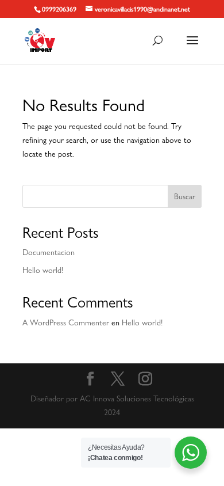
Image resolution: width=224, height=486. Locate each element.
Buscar (184, 196)
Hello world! (42, 270)
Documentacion (48, 252)
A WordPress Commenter (65, 322)
